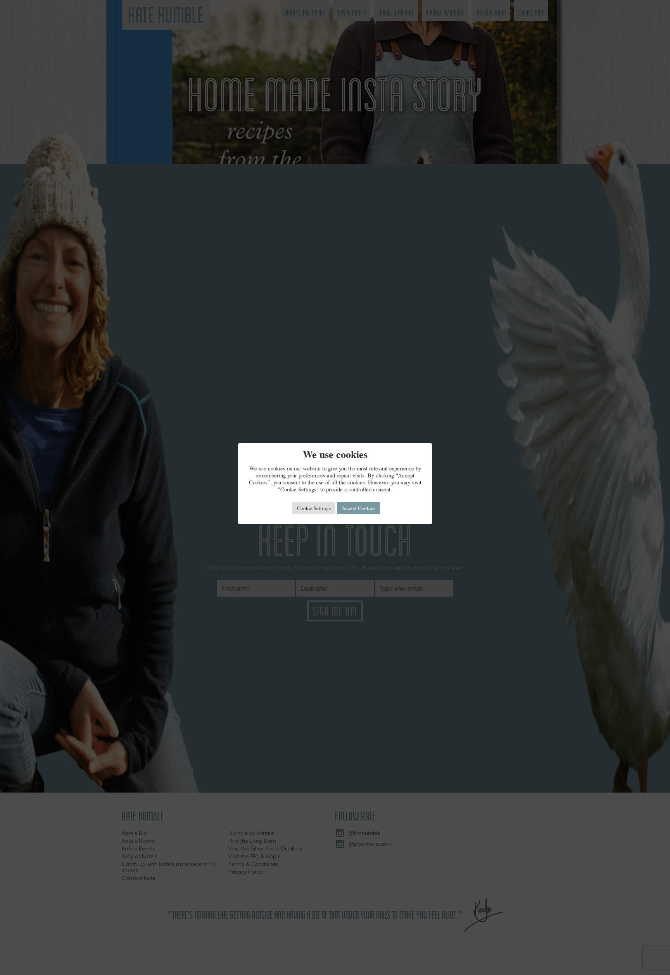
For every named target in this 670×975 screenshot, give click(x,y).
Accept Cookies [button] (358, 508)
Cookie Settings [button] (314, 508)
